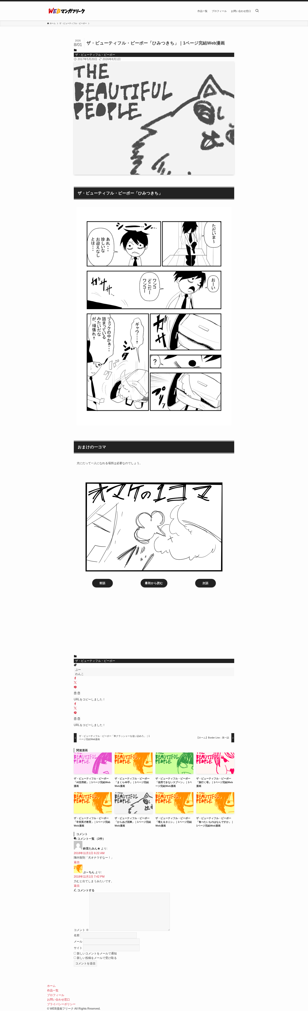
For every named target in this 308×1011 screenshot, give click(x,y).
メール (78, 941)
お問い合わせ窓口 (58, 999)
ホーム (51, 985)
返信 (76, 862)
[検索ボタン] (257, 10)
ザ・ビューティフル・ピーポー (95, 54)
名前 (76, 935)
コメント (81, 929)
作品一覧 (52, 990)
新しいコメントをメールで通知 (97, 953)
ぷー (78, 669)
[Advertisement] (154, 624)
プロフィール (55, 995)
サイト (78, 947)
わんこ (79, 673)
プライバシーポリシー (61, 1004)
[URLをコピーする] (77, 693)
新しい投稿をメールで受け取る (97, 957)
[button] (75, 678)
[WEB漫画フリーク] (66, 11)
